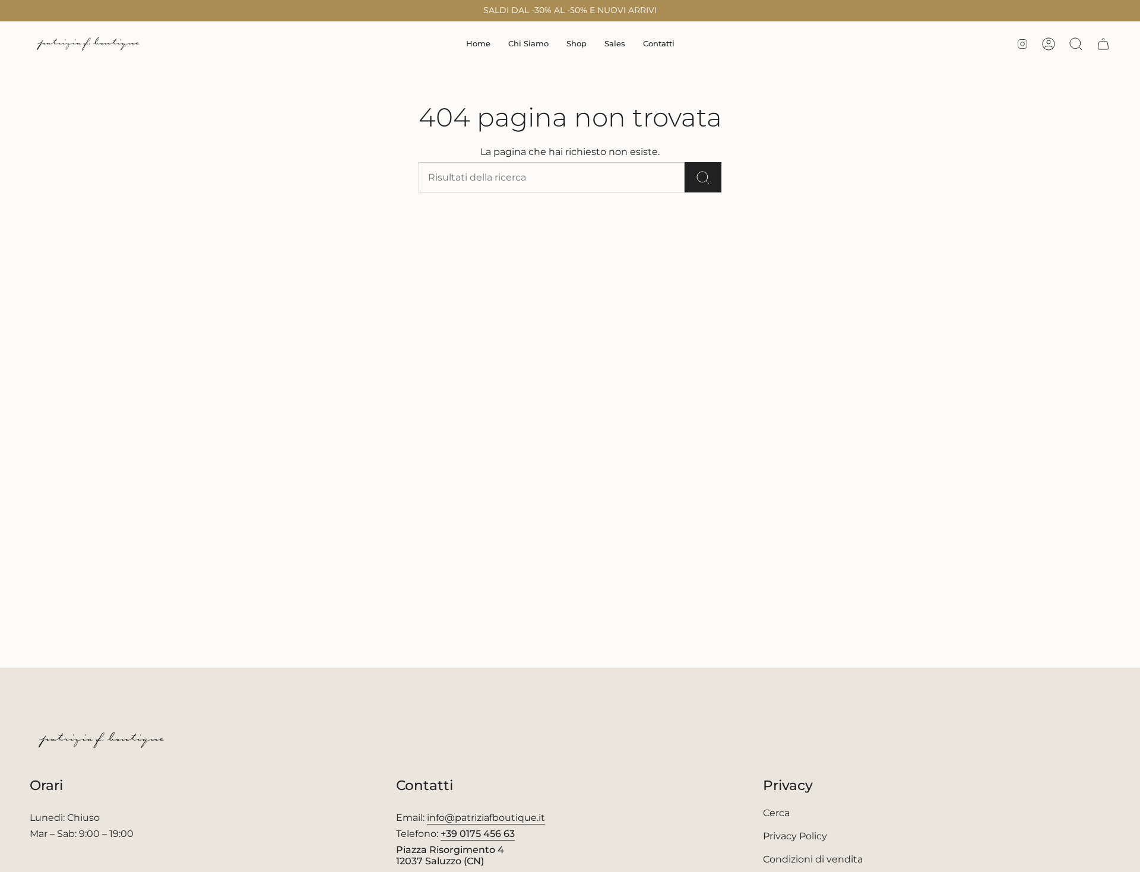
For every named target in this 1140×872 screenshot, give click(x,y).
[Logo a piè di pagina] (102, 740)
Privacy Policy (795, 836)
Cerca (776, 813)
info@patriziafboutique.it (486, 817)
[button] (577, 44)
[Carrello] (1103, 44)
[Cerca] (703, 177)
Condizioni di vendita (813, 859)
